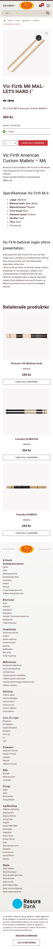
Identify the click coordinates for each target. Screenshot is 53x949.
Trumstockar (36, 20)
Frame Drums (8, 852)
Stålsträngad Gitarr (10, 574)
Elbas (5, 570)
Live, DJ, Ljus (11, 717)
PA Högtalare (8, 724)
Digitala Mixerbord (10, 728)
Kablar (5, 790)
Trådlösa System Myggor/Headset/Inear (18, 682)
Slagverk (6, 761)
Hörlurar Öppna (8, 695)
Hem (4, 20)
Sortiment (8, 6)
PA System (7, 721)
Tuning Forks (8, 819)
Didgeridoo (7, 832)
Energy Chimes (9, 839)
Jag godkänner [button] (26, 942)
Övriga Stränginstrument (12, 590)
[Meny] (48, 5)
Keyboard (6, 606)
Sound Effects (8, 856)
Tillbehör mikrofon (10, 685)
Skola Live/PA (8, 882)
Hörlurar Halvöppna (10, 698)
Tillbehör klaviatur (10, 623)
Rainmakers (7, 829)
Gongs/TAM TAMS (10, 826)
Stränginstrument (13, 563)
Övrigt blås (7, 780)
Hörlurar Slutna (8, 702)
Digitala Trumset (9, 754)
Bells (5, 842)
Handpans (7, 849)
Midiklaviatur (8, 620)
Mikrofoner (9, 662)
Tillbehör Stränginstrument (13, 593)
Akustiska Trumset (10, 751)
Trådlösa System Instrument (14, 679)
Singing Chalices (9, 816)
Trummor (17, 20)
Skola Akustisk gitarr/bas (12, 875)
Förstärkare (7, 580)
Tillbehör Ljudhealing (11, 809)
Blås (5, 770)
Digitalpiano (7, 610)
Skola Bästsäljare (10, 872)
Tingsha (6, 823)
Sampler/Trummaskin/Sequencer (16, 616)
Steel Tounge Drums (11, 846)
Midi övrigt (7, 652)
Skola (6, 865)
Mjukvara (6, 646)
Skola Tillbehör (8, 869)
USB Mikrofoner (9, 672)
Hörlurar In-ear (8, 705)
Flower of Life (8, 836)
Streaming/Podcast (10, 633)
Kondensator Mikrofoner (12, 665)
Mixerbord (6, 731)
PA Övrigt (6, 734)
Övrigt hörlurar (8, 711)
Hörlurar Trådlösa (9, 708)
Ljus (4, 741)
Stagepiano (7, 613)
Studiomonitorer (9, 643)
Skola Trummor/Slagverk (12, 888)
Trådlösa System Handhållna (14, 675)
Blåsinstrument (9, 777)
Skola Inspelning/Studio (12, 892)
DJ (4, 738)
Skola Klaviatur (8, 878)
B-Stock (7, 560)
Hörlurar (8, 691)
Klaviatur (8, 599)
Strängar (6, 587)
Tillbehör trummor (26, 20)
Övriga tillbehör (9, 800)
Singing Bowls (8, 813)
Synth (5, 603)
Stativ (5, 793)
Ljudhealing (10, 806)
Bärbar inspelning (9, 639)
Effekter (6, 584)
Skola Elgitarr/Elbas (10, 885)
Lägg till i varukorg (33, 143)
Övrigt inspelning (9, 656)
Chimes (6, 859)
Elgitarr (5, 567)
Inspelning (9, 629)
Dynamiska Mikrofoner (11, 669)
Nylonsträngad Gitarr (11, 577)
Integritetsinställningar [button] (26, 935)
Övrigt (6, 786)
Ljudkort (6, 636)
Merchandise (8, 796)
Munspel (6, 773)
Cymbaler (6, 757)
